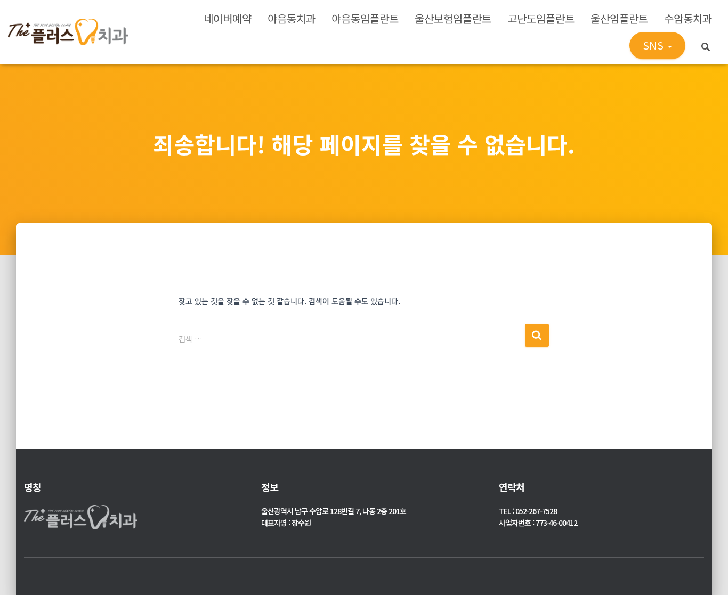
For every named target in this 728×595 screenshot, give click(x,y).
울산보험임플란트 (453, 18)
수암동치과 (688, 18)
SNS (655, 45)
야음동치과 (292, 18)
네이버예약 (228, 18)
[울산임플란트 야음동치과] (68, 32)
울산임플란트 (619, 18)
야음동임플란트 (365, 18)
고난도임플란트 (541, 18)
